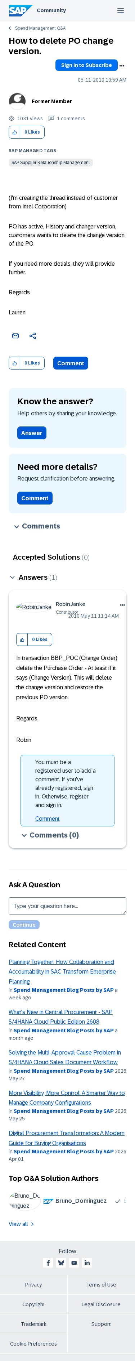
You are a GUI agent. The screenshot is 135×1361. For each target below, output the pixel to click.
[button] (14, 132)
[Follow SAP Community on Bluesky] (61, 1263)
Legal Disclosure (101, 1304)
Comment (70, 363)
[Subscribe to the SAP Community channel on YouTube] (74, 1263)
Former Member (52, 101)
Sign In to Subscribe (86, 65)
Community (51, 10)
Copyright (33, 1304)
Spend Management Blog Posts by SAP (64, 990)
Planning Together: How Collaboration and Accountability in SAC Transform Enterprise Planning (62, 972)
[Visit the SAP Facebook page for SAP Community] (48, 1263)
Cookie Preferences (33, 1344)
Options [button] (122, 66)
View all (18, 1224)
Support (101, 1324)
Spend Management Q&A (40, 28)
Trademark (33, 1324)
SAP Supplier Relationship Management (51, 162)
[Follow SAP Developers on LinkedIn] (87, 1263)
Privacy (33, 1285)
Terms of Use (101, 1285)
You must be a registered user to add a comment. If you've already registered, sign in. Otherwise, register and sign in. (65, 783)
